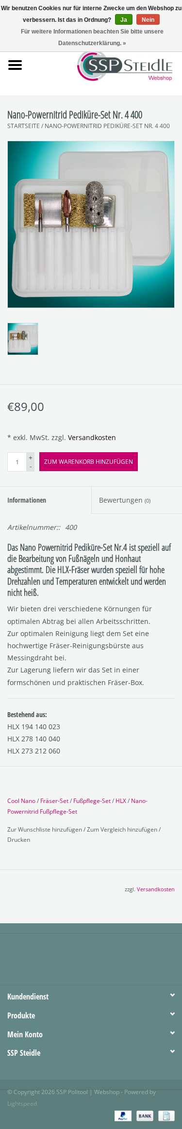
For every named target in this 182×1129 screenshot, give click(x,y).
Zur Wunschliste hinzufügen (45, 829)
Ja (123, 19)
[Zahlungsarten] (122, 1116)
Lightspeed (22, 1103)
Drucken (18, 839)
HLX (121, 801)
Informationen (26, 500)
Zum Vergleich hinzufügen (123, 829)
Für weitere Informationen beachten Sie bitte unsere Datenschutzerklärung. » (92, 37)
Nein (148, 19)
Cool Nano (21, 801)
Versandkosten (92, 437)
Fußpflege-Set (92, 801)
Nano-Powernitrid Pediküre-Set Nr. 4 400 (107, 126)
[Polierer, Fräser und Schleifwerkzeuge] (139, 64)
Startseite (23, 126)
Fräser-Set (54, 801)
